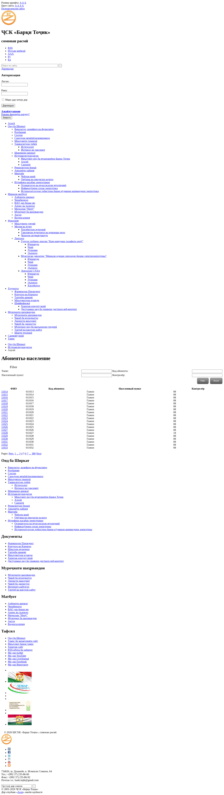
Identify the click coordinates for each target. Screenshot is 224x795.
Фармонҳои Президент (27, 291)
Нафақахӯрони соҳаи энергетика (39, 188)
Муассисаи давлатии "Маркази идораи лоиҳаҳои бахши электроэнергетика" (64, 256)
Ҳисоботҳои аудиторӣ (33, 229)
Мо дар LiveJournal (18, 658)
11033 (4, 447)
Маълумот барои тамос (21, 644)
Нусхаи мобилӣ (16, 50)
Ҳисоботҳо (34, 285)
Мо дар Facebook (17, 661)
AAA (11, 53)
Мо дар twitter (15, 652)
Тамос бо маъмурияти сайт (23, 641)
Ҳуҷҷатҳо (13, 288)
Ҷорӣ (30, 247)
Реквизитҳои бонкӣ (25, 167)
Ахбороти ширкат (24, 197)
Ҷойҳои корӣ (28, 176)
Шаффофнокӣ (22, 303)
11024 (4, 421)
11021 (4, 412)
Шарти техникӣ (23, 332)
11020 (4, 409)
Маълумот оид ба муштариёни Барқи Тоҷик (45, 158)
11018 (4, 403)
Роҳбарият (20, 132)
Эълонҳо (32, 253)
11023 (4, 418)
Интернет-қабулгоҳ (18, 586)
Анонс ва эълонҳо (24, 206)
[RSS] (9, 765)
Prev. (11, 453)
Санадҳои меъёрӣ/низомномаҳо (32, 138)
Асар (20, 792)
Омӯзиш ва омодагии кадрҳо (37, 179)
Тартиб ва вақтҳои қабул (28, 329)
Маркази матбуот (17, 194)
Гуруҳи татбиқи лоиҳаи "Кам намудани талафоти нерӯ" (52, 241)
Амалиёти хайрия (24, 170)
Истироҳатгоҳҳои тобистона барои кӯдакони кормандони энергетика (60, 191)
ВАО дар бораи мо (24, 203)
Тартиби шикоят (23, 297)
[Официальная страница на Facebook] (9, 752)
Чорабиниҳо (21, 200)
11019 (4, 406)
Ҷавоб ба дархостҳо (25, 324)
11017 (4, 400)
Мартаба (19, 173)
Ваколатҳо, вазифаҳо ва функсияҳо (34, 129)
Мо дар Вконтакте (18, 664)
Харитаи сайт (15, 647)
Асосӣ (11, 123)
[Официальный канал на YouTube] (9, 762)
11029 (4, 435)
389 (34, 453)
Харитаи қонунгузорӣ (33, 306)
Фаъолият (13, 220)
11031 (4, 441)
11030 (4, 438)
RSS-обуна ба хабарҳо (20, 649)
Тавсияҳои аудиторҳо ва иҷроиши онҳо (43, 232)
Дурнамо (33, 250)
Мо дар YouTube (17, 655)
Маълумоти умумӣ (24, 223)
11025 (4, 424)
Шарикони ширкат (24, 152)
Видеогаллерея (16, 624)
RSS (10, 48)
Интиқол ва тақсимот (33, 149)
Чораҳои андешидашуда (34, 235)
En (9, 59)
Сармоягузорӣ (16, 335)
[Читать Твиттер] (9, 756)
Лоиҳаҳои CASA (30, 270)
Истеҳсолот (27, 147)
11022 (4, 415)
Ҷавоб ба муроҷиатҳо (26, 318)
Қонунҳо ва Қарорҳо (26, 294)
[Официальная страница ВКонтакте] (9, 749)
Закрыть (7, 117)
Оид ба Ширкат (16, 126)
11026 (4, 427)
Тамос (11, 338)
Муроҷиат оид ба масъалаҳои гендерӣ (35, 326)
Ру (9, 56)
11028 (4, 433)
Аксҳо (17, 214)
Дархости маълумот (25, 321)
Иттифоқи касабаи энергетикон (32, 182)
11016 (4, 397)
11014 (4, 391)
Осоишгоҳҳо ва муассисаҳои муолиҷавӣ (43, 185)
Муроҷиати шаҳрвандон (21, 312)
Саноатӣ (26, 164)
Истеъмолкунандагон (26, 155)
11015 (4, 394)
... (18, 453)
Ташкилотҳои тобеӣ (25, 144)
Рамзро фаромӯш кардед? (15, 114)
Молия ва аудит (23, 226)
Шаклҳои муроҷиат (19, 549)
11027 (4, 430)
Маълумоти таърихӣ (25, 141)
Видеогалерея (22, 217)
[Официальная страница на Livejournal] (9, 759)
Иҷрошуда (33, 244)
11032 (4, 444)
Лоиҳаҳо (19, 238)
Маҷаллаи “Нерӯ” (24, 208)
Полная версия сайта (13, 8)
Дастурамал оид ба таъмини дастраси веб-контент (49, 309)
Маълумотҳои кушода (26, 300)
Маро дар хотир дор (16, 99)
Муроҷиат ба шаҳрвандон (28, 211)
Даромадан (7, 68)
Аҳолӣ (24, 161)
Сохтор (18, 135)
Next (38, 453)
